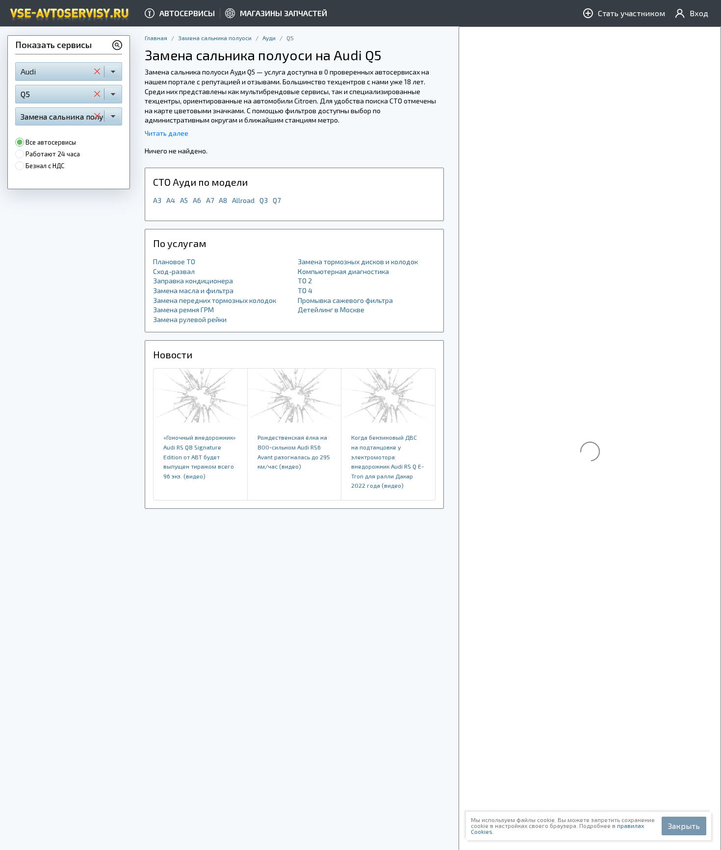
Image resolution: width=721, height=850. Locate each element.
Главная (156, 37)
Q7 (277, 200)
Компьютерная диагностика (343, 271)
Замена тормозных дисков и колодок (358, 261)
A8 (223, 200)
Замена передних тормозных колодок (214, 300)
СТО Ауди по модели (200, 182)
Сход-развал (174, 271)
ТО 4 (305, 290)
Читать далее (166, 133)
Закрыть (684, 825)
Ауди (269, 37)
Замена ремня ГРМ (183, 309)
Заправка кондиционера (193, 280)
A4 (170, 200)
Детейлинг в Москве (331, 309)
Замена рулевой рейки (190, 319)
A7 (210, 200)
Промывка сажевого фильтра (345, 300)
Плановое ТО (174, 261)
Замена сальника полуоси (215, 37)
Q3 (263, 200)
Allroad (243, 200)
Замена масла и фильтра (193, 290)
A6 (197, 200)
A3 (157, 200)
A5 (184, 200)
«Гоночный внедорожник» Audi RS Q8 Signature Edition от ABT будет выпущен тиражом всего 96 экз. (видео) (199, 456)
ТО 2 (305, 280)
